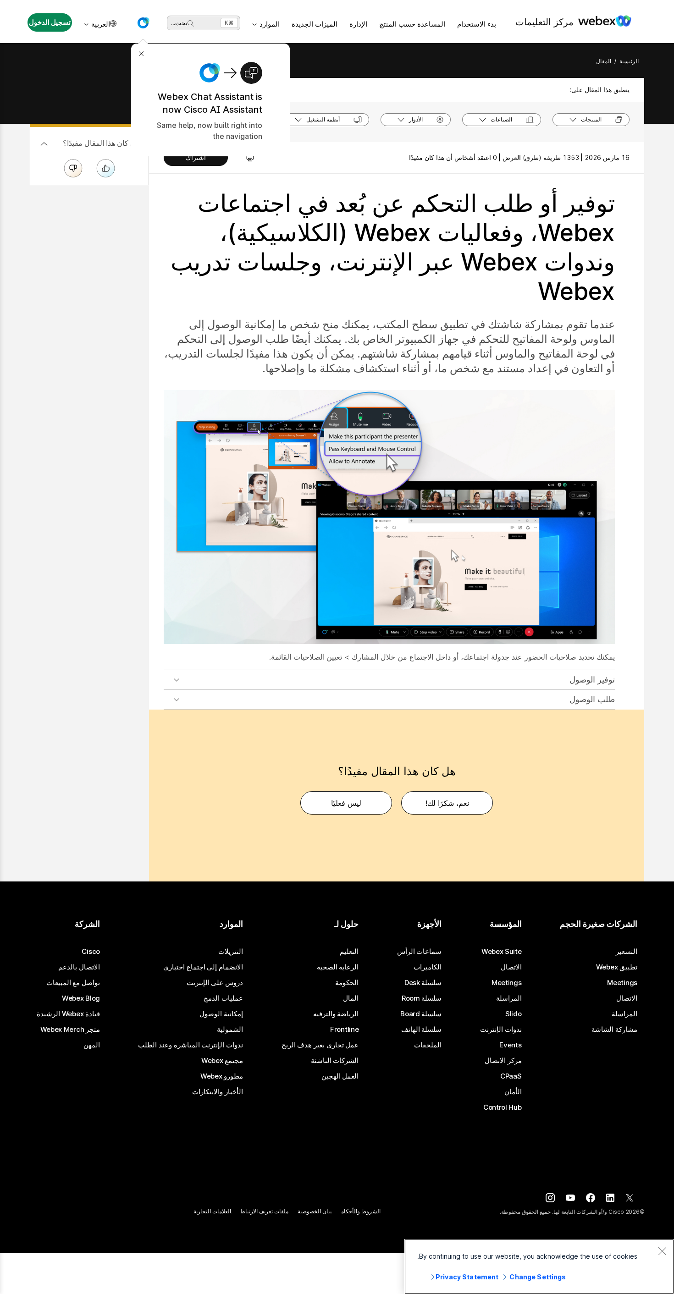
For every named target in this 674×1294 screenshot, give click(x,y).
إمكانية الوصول (221, 1014)
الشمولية (230, 1029)
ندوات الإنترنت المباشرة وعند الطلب (190, 1045)
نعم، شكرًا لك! (447, 803)
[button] (143, 23)
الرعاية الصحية (338, 967)
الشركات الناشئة (335, 1060)
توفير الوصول (592, 679)
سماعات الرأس (419, 951)
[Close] (662, 1250)
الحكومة (347, 983)
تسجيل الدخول (50, 22)
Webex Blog (81, 998)
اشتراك (196, 157)
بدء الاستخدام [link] (476, 24)
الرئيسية (629, 61)
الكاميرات (428, 967)
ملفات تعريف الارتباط (265, 1211)
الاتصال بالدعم (79, 967)
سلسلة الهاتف (421, 1029)
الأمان (513, 1092)
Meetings (622, 983)
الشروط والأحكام (361, 1211)
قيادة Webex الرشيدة (68, 1014)
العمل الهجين (340, 1076)
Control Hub (502, 1107)
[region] (539, 1266)
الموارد (270, 24)
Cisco (91, 951)
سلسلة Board (421, 1014)
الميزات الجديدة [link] (314, 24)
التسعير (626, 951)
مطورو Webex (221, 1076)
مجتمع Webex (222, 1060)
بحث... (179, 23)
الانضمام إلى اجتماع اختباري (203, 967)
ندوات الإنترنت (501, 1029)
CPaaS (511, 1076)
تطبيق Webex (616, 967)
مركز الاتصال (503, 1060)
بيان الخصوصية (315, 1211)
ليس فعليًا (346, 803)
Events (510, 1045)
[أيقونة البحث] (191, 23)
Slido (513, 1014)
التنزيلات (230, 951)
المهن (91, 1045)
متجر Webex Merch (70, 1029)
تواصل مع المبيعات (73, 983)
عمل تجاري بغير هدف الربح (320, 1045)
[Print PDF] (246, 157)
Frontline (344, 1029)
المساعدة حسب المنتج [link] (412, 24)
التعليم (349, 951)
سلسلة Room (422, 998)
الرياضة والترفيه (336, 1014)
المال (351, 998)
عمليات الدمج (223, 998)
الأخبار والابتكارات (217, 1092)
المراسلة (624, 1014)
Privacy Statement (467, 1277)
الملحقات (428, 1045)
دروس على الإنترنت (215, 983)
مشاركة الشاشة (614, 1029)
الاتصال (626, 998)
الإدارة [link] (358, 24)
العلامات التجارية (212, 1211)
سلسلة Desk (423, 983)
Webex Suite (501, 951)
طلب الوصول (592, 699)
